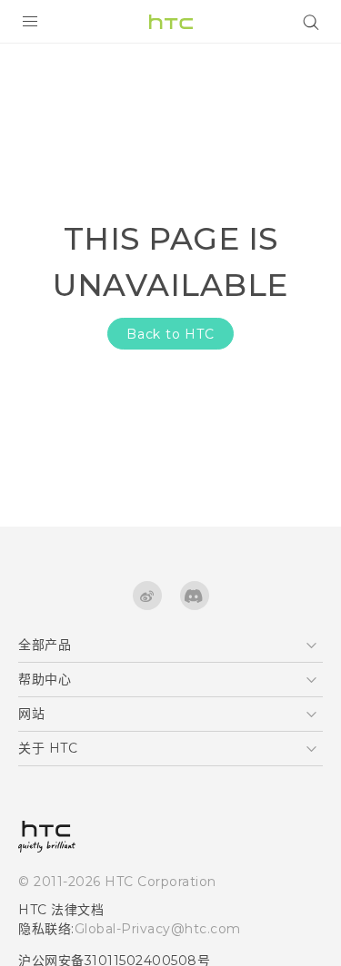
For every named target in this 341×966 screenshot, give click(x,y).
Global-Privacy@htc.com (158, 929)
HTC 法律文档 (61, 910)
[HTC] (171, 22)
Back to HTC (170, 334)
